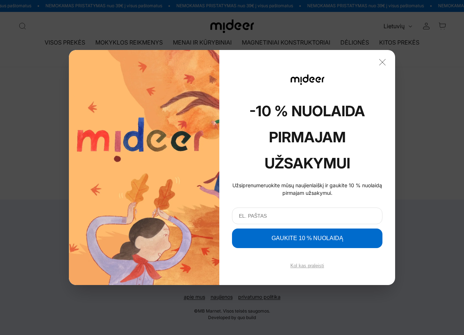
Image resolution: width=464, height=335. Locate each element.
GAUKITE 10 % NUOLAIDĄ (307, 238)
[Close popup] (382, 61)
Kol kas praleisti (307, 265)
